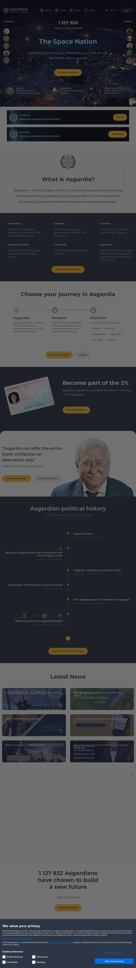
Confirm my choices (114, 953)
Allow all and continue (114, 961)
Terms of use (54, 942)
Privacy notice (66, 942)
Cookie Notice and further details (16, 938)
